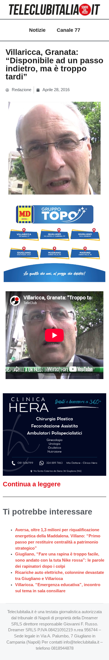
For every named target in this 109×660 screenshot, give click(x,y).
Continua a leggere (32, 484)
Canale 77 (68, 30)
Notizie (37, 30)
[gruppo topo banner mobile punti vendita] (54, 241)
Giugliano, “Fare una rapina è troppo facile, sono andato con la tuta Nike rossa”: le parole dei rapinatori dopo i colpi (59, 560)
